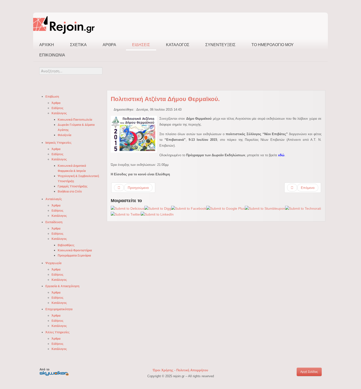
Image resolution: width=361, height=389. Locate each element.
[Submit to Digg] (157, 208)
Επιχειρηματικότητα (58, 309)
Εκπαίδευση (53, 222)
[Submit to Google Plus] (225, 208)
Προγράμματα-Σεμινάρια (74, 255)
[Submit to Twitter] (126, 214)
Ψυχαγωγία (53, 263)
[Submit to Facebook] (188, 208)
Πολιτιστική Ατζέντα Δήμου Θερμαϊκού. (165, 99)
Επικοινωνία (52, 55)
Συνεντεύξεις (220, 45)
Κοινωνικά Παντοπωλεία (75, 119)
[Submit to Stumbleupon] (265, 208)
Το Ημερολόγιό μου (272, 45)
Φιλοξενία (64, 135)
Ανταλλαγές (53, 199)
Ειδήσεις (141, 45)
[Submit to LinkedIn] (157, 214)
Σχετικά (78, 45)
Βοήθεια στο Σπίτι (70, 191)
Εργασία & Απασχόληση (62, 286)
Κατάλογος (177, 45)
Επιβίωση (52, 96)
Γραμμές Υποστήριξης (72, 186)
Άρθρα (109, 45)
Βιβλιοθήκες (66, 245)
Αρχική (46, 45)
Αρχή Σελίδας (309, 372)
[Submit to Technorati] (303, 208)
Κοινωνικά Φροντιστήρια (75, 250)
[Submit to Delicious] (127, 208)
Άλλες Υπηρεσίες (57, 332)
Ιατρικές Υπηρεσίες (58, 142)
